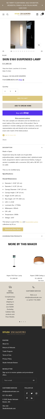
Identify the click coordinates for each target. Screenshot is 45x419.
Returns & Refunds (9, 347)
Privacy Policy (7, 359)
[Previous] (3, 51)
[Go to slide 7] (22, 51)
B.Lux (4, 55)
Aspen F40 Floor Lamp (14, 275)
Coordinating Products (12, 236)
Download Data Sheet (13, 229)
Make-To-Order (7, 71)
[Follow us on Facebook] (27, 393)
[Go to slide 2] (21, 321)
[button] (22, 105)
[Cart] (41, 14)
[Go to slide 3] (23, 321)
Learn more (23, 8)
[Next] (41, 51)
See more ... (41, 280)
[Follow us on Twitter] (31, 393)
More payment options (22, 118)
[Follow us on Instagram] (36, 393)
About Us (6, 344)
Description (7, 147)
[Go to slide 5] (18, 51)
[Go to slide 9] (26, 51)
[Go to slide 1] (11, 51)
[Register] (33, 380)
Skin (20, 222)
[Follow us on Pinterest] (27, 398)
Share (4, 139)
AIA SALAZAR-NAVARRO (17, 76)
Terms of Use (7, 355)
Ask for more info (10, 135)
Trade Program (8, 351)
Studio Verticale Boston (10, 362)
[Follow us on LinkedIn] (31, 398)
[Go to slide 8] (24, 51)
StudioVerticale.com (9, 408)
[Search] (7, 14)
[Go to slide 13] (33, 51)
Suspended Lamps (32, 222)
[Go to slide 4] (25, 321)
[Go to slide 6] (20, 51)
